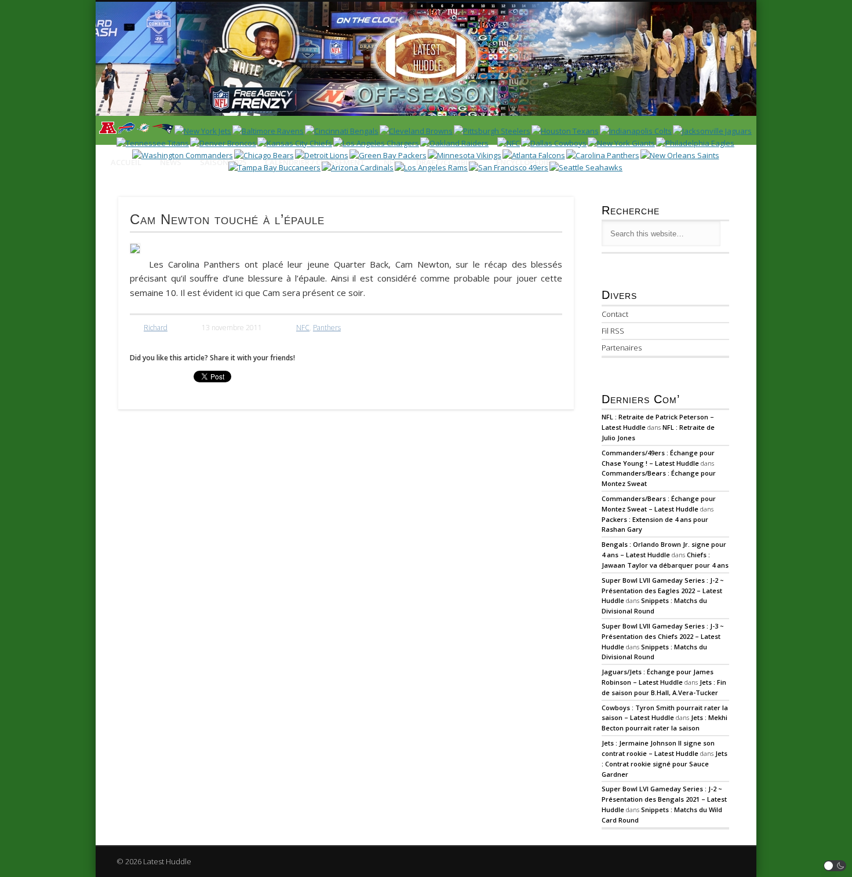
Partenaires (622, 347)
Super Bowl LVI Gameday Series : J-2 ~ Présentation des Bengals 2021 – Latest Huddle (664, 799)
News (170, 162)
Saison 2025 (223, 162)
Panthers (327, 327)
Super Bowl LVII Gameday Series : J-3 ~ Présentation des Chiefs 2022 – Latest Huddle (663, 636)
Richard (156, 327)
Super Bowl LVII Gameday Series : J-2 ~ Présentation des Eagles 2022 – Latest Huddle (663, 590)
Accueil (126, 162)
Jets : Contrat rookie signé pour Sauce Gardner (664, 764)
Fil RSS (613, 331)
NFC (303, 327)
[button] (835, 865)
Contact (615, 314)
